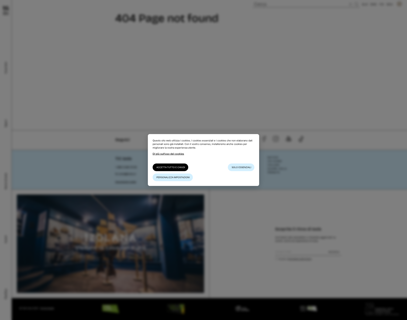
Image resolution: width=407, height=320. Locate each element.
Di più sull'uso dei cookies (168, 153)
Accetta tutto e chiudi (170, 167)
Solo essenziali (241, 167)
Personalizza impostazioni (173, 177)
